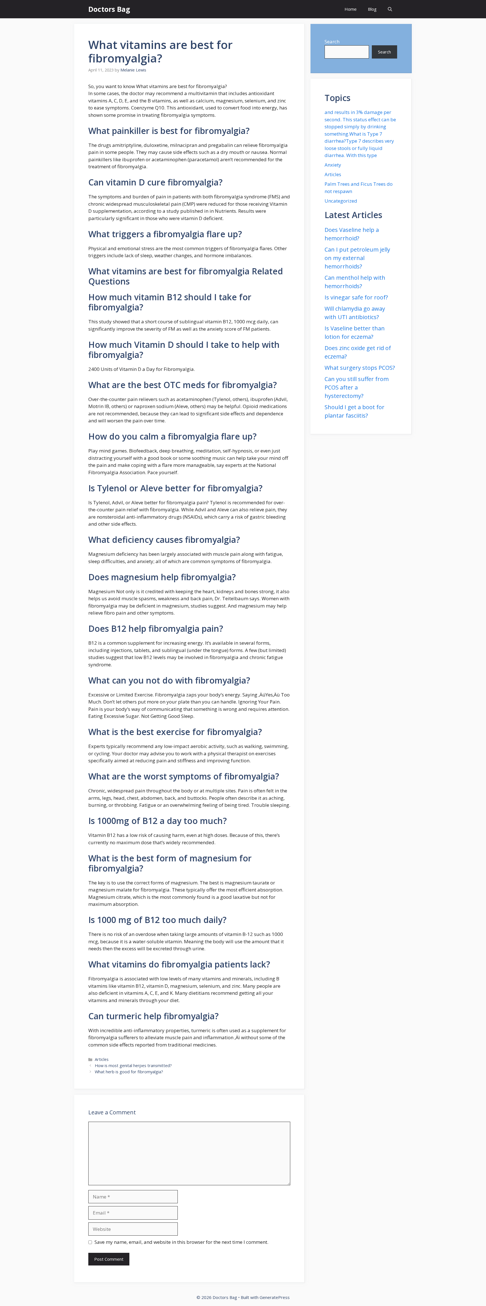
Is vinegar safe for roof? (356, 297)
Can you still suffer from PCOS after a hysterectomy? (357, 387)
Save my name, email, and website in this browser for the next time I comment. (181, 1242)
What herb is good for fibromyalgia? (129, 1071)
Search (332, 41)
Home (351, 9)
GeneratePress (275, 1297)
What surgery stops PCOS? (360, 367)
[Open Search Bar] (390, 9)
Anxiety (333, 165)
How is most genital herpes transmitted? (133, 1065)
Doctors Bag (109, 9)
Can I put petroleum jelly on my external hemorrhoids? (357, 258)
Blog (372, 9)
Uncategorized (341, 201)
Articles (102, 1059)
